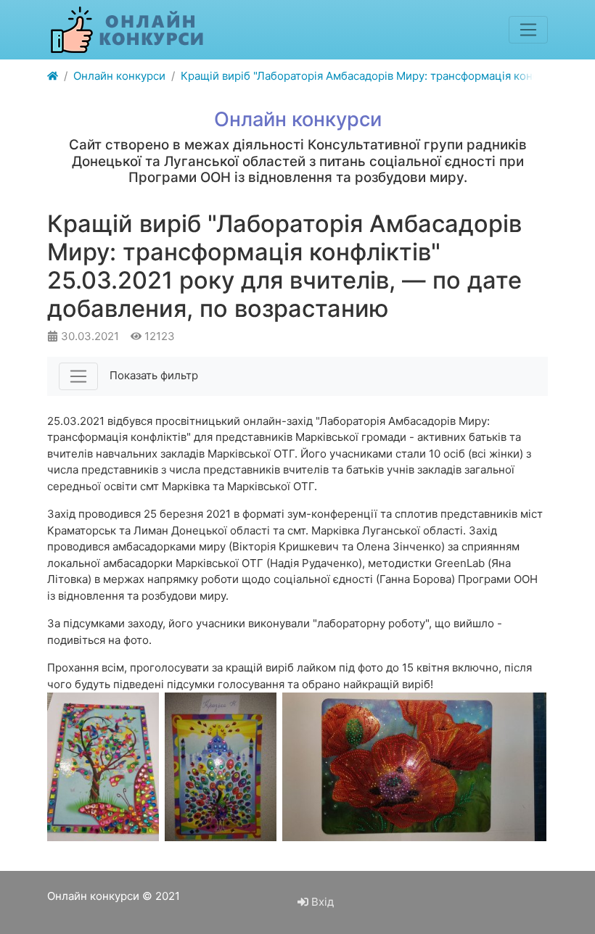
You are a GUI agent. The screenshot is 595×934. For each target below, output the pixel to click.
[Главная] (52, 76)
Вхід (321, 902)
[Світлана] (103, 767)
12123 (158, 336)
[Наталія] (220, 767)
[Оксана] (414, 767)
